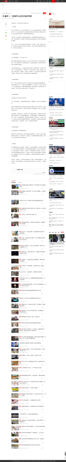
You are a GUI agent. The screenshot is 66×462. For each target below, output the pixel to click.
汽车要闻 (51, 189)
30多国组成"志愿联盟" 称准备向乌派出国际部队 (30, 343)
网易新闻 (53, 13)
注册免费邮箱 (57, 1)
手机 (58, 232)
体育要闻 (51, 117)
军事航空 (62, 232)
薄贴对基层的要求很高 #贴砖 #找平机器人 (31, 445)
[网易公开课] (40, 1)
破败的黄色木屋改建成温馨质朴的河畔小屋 (31, 290)
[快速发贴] (6, 24)
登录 (53, 1)
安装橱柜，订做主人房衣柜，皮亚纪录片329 (31, 355)
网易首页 (10, 1)
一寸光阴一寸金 (19, 169)
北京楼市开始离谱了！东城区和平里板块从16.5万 (57, 36)
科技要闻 (51, 165)
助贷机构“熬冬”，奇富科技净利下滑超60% (56, 107)
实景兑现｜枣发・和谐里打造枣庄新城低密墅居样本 (31, 200)
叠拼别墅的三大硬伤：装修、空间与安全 (30, 316)
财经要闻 (51, 96)
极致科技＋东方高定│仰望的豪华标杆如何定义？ (30, 298)
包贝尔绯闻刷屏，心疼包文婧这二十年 (56, 160)
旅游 (50, 232)
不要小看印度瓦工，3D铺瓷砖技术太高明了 (31, 400)
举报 (45, 18)
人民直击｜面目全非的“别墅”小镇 (28, 214)
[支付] (47, 1)
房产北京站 (43, 172)
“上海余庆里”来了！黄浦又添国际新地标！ (29, 414)
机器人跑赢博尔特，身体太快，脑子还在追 (56, 181)
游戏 (56, 232)
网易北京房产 (7, 13)
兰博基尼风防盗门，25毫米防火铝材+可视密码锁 (32, 406)
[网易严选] (44, 1)
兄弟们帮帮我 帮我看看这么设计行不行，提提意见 (32, 438)
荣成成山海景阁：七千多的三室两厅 (29, 387)
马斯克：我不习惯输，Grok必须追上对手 (56, 183)
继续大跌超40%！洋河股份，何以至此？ (56, 112)
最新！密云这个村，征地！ (54, 29)
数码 (53, 232)
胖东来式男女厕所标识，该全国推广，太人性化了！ (33, 432)
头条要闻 (51, 57)
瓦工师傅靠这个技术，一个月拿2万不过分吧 (31, 367)
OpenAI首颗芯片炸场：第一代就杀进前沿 (56, 175)
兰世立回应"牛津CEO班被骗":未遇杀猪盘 (56, 115)
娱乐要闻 (51, 144)
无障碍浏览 (16, 1)
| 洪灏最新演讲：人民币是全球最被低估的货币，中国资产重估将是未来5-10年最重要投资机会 (56, 225)
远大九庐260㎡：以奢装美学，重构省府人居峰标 (30, 271)
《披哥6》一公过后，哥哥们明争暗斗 (55, 154)
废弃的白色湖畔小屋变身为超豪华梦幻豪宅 (31, 322)
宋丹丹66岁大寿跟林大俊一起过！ (55, 162)
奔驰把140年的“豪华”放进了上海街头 (55, 202)
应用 (13, 1)
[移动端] (37, 1)
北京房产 (51, 19)
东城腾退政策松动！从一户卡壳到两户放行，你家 (57, 31)
